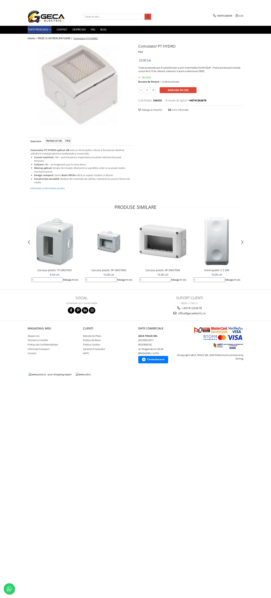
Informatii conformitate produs (47, 188)
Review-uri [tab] (54, 140)
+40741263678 (191, 308)
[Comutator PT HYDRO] (80, 84)
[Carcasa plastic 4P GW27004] (163, 241)
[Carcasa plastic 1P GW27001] (54, 241)
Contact (62, 29)
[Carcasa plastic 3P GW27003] (109, 241)
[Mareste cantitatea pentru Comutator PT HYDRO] (153, 90)
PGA (140, 51)
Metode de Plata (92, 336)
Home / (32, 38)
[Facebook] (71, 310)
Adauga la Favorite (151, 110)
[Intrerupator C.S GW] (217, 241)
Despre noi (79, 29)
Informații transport (39, 349)
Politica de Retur (92, 340)
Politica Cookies (91, 344)
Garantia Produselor (94, 349)
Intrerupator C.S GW (216, 270)
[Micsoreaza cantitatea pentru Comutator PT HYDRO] (141, 90)
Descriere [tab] (35, 141)
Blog (103, 29)
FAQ (93, 29)
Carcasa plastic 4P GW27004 (162, 270)
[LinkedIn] (85, 310)
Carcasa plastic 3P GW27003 (108, 270)
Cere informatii (180, 110)
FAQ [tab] (67, 140)
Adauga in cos (178, 90)
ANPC (86, 353)
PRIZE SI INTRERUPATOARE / (55, 38)
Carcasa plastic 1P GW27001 (54, 270)
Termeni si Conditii (38, 340)
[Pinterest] (78, 310)
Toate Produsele (38, 29)
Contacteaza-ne (155, 359)
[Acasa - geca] (51, 16)
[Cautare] (148, 17)
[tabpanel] (80, 84)
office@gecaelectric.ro (191, 313)
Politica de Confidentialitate (43, 344)
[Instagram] (92, 310)
